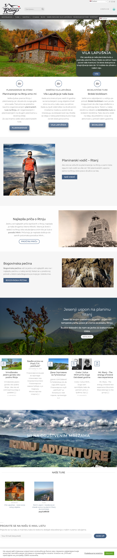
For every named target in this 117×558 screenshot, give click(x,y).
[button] (104, 9)
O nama (36, 17)
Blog (43, 17)
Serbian (94, 1)
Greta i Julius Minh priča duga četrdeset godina (82, 374)
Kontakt (94, 17)
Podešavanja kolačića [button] (93, 553)
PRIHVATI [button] (109, 553)
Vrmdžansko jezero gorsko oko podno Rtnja (11, 374)
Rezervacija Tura (81, 17)
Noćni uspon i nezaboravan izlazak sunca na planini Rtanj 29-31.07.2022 (44, 507)
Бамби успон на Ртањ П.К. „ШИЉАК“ (35, 363)
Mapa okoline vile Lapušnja (59, 17)
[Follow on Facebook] (109, 2)
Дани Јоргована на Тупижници (58, 373)
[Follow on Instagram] (112, 2)
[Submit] (43, 9)
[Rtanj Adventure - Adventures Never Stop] (11, 9)
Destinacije (7, 17)
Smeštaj (26, 17)
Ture (17, 17)
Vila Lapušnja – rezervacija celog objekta (14, 506)
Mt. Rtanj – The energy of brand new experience (105, 374)
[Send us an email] (114, 2)
